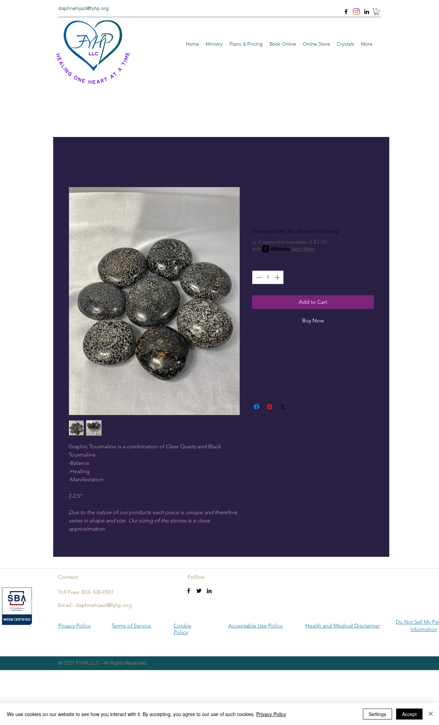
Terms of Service (131, 625)
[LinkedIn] (366, 11)
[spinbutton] (268, 277)
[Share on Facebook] (256, 407)
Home (76, 161)
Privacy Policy (74, 625)
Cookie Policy (182, 628)
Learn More (303, 248)
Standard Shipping (318, 231)
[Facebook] (346, 11)
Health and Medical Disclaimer (342, 625)
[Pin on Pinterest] (269, 407)
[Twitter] (198, 590)
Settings (377, 714)
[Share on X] (282, 407)
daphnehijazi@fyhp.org (83, 8)
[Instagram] (356, 11)
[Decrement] (258, 277)
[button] (376, 11)
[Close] (431, 714)
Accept (409, 714)
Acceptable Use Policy (255, 625)
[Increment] (278, 277)
